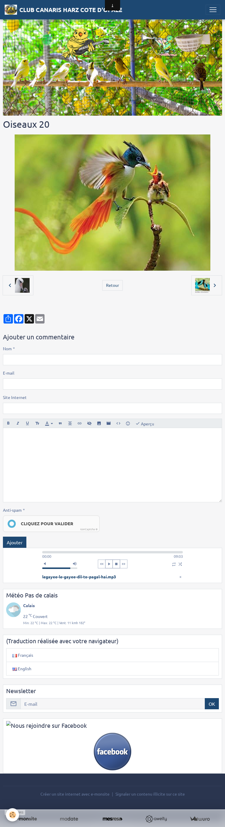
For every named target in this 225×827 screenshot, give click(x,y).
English (24, 668)
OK (212, 704)
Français (25, 655)
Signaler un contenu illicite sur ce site (150, 793)
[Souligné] (28, 423)
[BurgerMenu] (213, 10)
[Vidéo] (109, 423)
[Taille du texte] (37, 423)
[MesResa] (112, 819)
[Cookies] (12, 814)
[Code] (118, 423)
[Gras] (8, 423)
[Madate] (69, 819)
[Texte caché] (89, 423)
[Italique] (18, 423)
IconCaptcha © (89, 529)
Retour (112, 285)
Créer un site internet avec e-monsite (75, 793)
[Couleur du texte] (49, 423)
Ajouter (15, 542)
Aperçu (147, 423)
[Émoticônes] (128, 423)
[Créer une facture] (199, 819)
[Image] (99, 423)
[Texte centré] (70, 423)
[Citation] (60, 423)
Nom (7, 348)
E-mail (8, 372)
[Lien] (80, 423)
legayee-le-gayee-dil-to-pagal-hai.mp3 (79, 576)
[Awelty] (156, 819)
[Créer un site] (25, 819)
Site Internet (15, 397)
